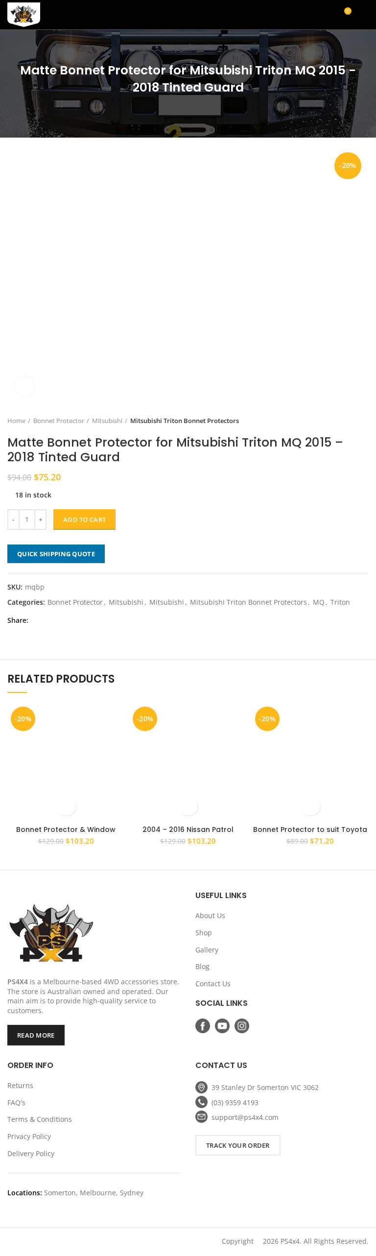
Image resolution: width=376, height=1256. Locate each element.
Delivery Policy (30, 1153)
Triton (340, 602)
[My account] (308, 14)
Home (16, 420)
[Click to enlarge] (24, 386)
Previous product (344, 421)
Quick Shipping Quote (56, 553)
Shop (203, 932)
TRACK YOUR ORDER (238, 1145)
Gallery (206, 949)
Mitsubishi (107, 420)
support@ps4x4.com (245, 1117)
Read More (36, 1035)
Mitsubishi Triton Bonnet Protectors (184, 420)
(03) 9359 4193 (235, 1102)
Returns (20, 1085)
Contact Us (213, 983)
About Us (210, 915)
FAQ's (16, 1102)
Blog (202, 966)
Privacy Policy (29, 1136)
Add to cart (84, 519)
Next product (364, 421)
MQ (319, 602)
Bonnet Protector (58, 420)
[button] (65, 806)
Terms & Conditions (39, 1119)
